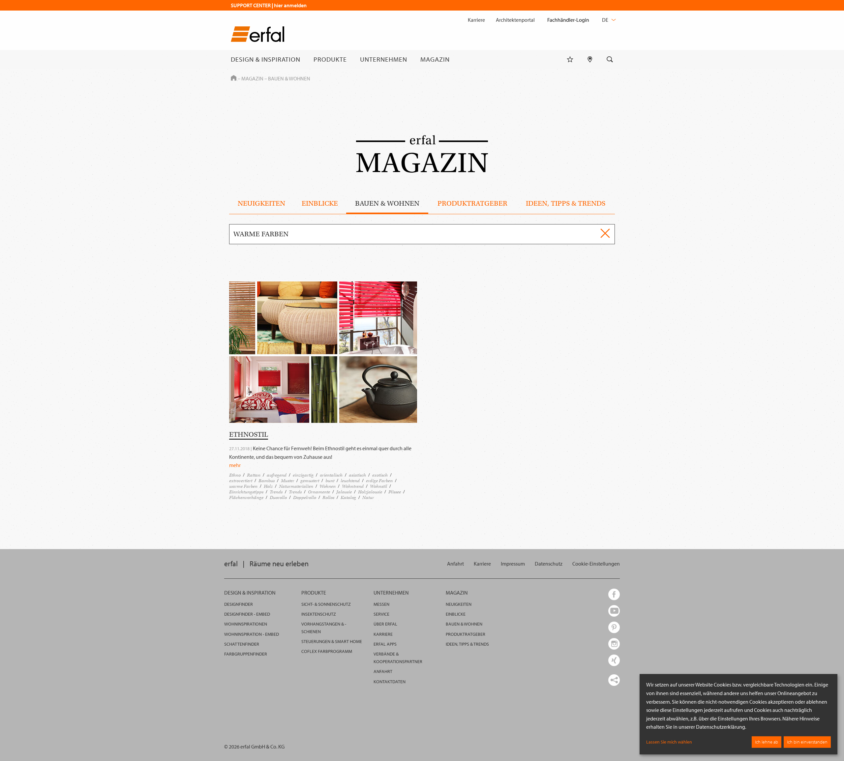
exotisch (380, 475)
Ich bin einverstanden (807, 742)
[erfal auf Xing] (614, 660)
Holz (268, 486)
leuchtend (350, 480)
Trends (276, 492)
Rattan (253, 475)
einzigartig (303, 475)
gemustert (309, 480)
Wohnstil (378, 486)
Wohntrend (353, 486)
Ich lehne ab (766, 742)
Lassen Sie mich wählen (669, 742)
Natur (368, 497)
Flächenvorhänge (246, 497)
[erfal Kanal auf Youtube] (614, 611)
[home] (257, 35)
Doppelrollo (304, 497)
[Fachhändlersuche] (590, 59)
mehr (235, 465)
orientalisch (331, 475)
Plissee (394, 492)
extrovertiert (240, 480)
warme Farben (243, 486)
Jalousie (344, 492)
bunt (329, 480)
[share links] (614, 680)
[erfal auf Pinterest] (614, 627)
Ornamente (319, 492)
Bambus (266, 480)
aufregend (276, 475)
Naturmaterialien (296, 486)
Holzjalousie (370, 492)
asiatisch (357, 475)
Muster (287, 480)
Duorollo (278, 497)
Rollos (328, 497)
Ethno (235, 475)
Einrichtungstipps (246, 492)
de (605, 19)
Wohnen (327, 486)
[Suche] (610, 59)
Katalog (348, 497)
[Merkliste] (570, 59)
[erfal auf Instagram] (614, 644)
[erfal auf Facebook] (614, 594)
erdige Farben (379, 480)
